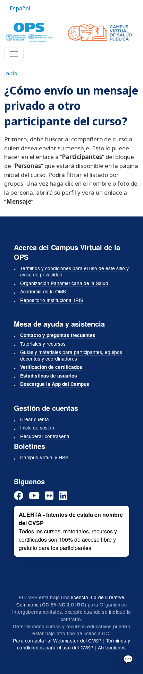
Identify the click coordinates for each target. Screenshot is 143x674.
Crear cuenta (34, 419)
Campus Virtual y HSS (44, 457)
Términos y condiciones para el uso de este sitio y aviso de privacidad (74, 271)
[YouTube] (34, 495)
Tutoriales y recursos (43, 343)
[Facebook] (18, 495)
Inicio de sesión (37, 427)
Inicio (10, 73)
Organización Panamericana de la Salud (64, 283)
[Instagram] (49, 495)
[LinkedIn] (63, 495)
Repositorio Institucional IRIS (51, 299)
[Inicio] (68, 32)
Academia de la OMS (43, 291)
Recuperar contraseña (44, 436)
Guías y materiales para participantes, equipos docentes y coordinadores (71, 355)
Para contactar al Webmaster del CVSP (57, 640)
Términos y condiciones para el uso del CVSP (73, 644)
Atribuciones (112, 647)
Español (20, 8)
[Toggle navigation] (14, 54)
